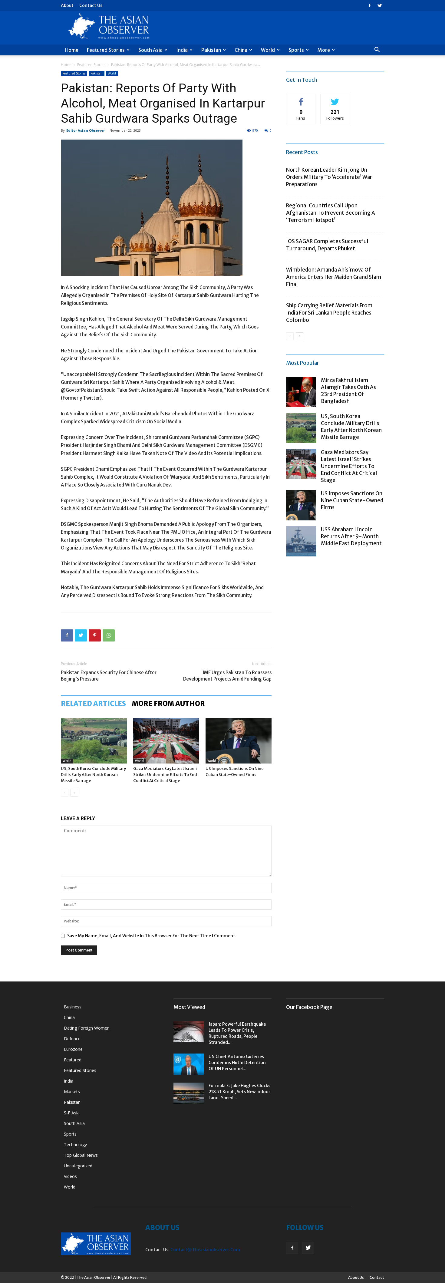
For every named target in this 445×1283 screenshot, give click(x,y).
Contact (377, 1277)
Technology (75, 1144)
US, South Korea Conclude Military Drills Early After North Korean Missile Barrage (93, 774)
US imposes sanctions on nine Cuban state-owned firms (352, 500)
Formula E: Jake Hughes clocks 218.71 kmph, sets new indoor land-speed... (239, 1091)
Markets (72, 1091)
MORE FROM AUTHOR (168, 703)
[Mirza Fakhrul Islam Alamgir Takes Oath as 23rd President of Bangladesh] (301, 392)
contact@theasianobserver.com (205, 1249)
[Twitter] (379, 5)
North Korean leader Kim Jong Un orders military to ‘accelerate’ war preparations (329, 177)
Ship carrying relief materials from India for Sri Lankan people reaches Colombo (329, 312)
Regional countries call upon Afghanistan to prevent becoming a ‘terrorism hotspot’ (330, 212)
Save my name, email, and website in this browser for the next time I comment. (151, 935)
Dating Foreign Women (87, 1028)
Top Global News (81, 1155)
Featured (72, 1060)
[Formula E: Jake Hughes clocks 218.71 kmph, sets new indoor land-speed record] (188, 1093)
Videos (70, 1176)
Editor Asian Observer (85, 130)
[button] (377, 50)
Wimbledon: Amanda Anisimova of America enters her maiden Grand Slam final (333, 277)
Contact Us (90, 5)
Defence (72, 1038)
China (241, 50)
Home (71, 50)
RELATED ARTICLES (93, 703)
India (182, 50)
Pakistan (211, 50)
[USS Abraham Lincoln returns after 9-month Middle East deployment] (301, 541)
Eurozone (73, 1049)
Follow (335, 98)
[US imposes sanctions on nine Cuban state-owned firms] (239, 741)
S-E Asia (72, 1113)
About (67, 5)
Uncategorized (78, 1166)
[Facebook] (369, 5)
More (324, 50)
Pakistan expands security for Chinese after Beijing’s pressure (109, 676)
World (268, 50)
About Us (356, 1277)
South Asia (150, 50)
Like (301, 98)
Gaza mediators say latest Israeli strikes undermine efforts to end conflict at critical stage (165, 774)
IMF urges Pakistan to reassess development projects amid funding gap (227, 676)
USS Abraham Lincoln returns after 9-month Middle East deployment (351, 536)
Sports (296, 50)
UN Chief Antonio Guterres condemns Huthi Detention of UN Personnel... (237, 1062)
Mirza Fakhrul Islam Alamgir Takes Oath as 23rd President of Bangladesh (348, 390)
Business (72, 1007)
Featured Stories (106, 50)
